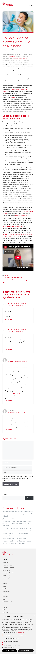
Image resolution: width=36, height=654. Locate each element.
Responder (8, 319)
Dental (5, 589)
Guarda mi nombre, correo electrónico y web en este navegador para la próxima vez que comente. (18, 478)
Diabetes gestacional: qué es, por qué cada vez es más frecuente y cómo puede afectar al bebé (18, 514)
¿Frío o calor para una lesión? (13, 277)
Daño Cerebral (7, 565)
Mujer (4, 599)
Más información (19, 632)
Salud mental (7, 562)
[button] (18, 647)
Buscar (5, 495)
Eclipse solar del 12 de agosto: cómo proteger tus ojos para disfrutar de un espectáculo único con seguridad (16, 536)
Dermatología (7, 602)
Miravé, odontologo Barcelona (17, 303)
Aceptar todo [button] (10, 650)
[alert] (18, 634)
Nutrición (6, 612)
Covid (4, 586)
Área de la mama (8, 567)
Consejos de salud (8, 573)
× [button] (34, 615)
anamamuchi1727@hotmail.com (15, 394)
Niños (6, 275)
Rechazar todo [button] (25, 650)
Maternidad (6, 570)
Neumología (6, 578)
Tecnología (6, 591)
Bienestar (6, 596)
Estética (5, 594)
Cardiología (6, 575)
